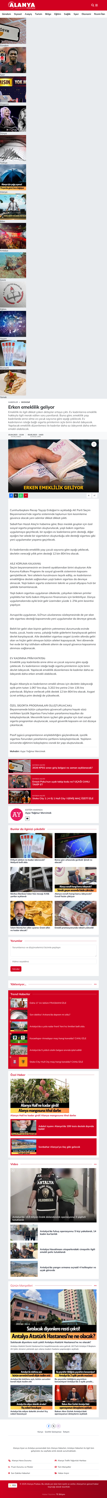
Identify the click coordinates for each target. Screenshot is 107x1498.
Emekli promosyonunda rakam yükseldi (74, 927)
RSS (14, 1485)
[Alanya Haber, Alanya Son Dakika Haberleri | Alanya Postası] (21, 5)
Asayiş (28, 13)
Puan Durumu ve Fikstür (22, 1467)
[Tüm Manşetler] (95, 1285)
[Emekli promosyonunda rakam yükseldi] (76, 913)
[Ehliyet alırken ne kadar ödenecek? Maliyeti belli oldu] (31, 845)
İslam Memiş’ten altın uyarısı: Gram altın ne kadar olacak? (30, 928)
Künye (40, 1432)
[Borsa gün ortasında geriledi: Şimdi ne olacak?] (76, 845)
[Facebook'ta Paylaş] (11, 495)
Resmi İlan (99, 13)
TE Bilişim (60, 1494)
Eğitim (57, 13)
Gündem (6, 13)
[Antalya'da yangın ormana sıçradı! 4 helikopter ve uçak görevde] (24, 1268)
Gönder (16, 969)
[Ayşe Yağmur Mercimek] (16, 814)
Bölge (48, 13)
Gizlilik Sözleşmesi (53, 1432)
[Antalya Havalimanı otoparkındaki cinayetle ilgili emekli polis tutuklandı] (24, 1250)
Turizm (38, 13)
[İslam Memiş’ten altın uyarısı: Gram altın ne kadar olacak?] (31, 913)
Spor (76, 13)
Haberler (13, 402)
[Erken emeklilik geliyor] (53, 465)
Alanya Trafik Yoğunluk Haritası (72, 1460)
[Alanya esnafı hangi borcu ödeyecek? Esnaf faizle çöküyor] (76, 879)
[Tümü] (95, 984)
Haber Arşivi (63, 1473)
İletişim (66, 1432)
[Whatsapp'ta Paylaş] (21, 495)
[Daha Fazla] (26, 495)
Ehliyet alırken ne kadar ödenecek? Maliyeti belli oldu (27, 861)
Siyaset (18, 13)
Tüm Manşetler (64, 1467)
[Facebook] (49, 1426)
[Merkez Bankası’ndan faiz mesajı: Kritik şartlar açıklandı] (31, 879)
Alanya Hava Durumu (21, 1460)
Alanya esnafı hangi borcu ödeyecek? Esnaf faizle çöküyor (73, 895)
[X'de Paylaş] (16, 495)
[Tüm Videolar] (95, 1164)
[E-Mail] (27, 818)
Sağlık (67, 13)
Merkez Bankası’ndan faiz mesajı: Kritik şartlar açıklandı (29, 895)
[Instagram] (58, 1426)
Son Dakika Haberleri (20, 1473)
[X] (53, 1426)
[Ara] (92, 5)
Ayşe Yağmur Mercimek (38, 812)
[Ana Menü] (96, 5)
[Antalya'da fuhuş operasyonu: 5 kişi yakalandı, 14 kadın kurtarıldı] (24, 1232)
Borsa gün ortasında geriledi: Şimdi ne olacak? (73, 861)
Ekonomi (86, 13)
